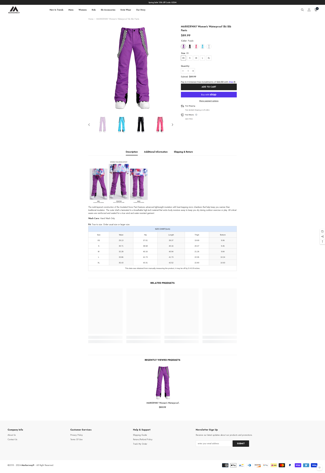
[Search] (302, 9)
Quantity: (185, 66)
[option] (130, 67)
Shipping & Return (183, 151)
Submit (241, 443)
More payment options (208, 100)
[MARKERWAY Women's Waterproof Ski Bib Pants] (162, 382)
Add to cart (209, 86)
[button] (89, 125)
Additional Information (156, 151)
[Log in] (309, 9)
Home (90, 19)
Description (132, 151)
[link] (105, 337)
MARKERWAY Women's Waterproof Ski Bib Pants (163, 403)
